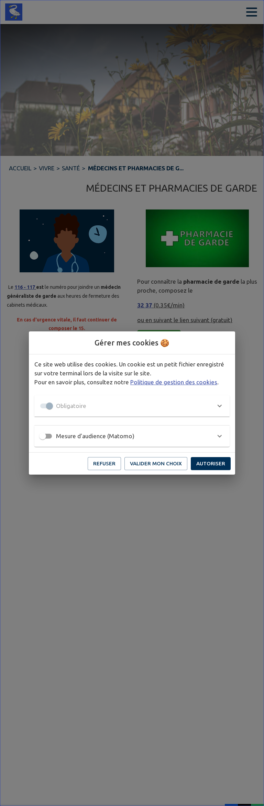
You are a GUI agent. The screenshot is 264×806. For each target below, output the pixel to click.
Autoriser (210, 463)
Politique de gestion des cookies (173, 382)
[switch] (42, 436)
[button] (132, 406)
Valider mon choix (156, 463)
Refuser (104, 463)
